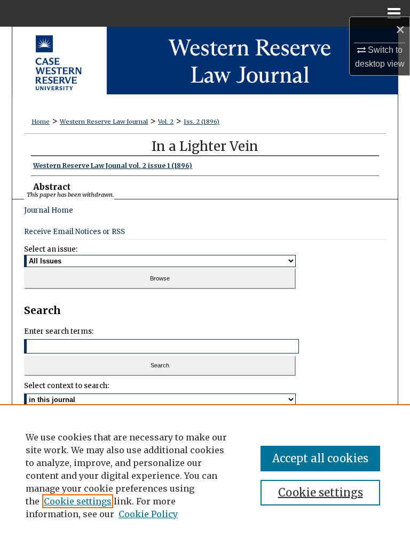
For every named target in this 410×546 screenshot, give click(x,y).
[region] (205, 475)
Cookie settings (78, 501)
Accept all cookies (320, 458)
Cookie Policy (148, 514)
